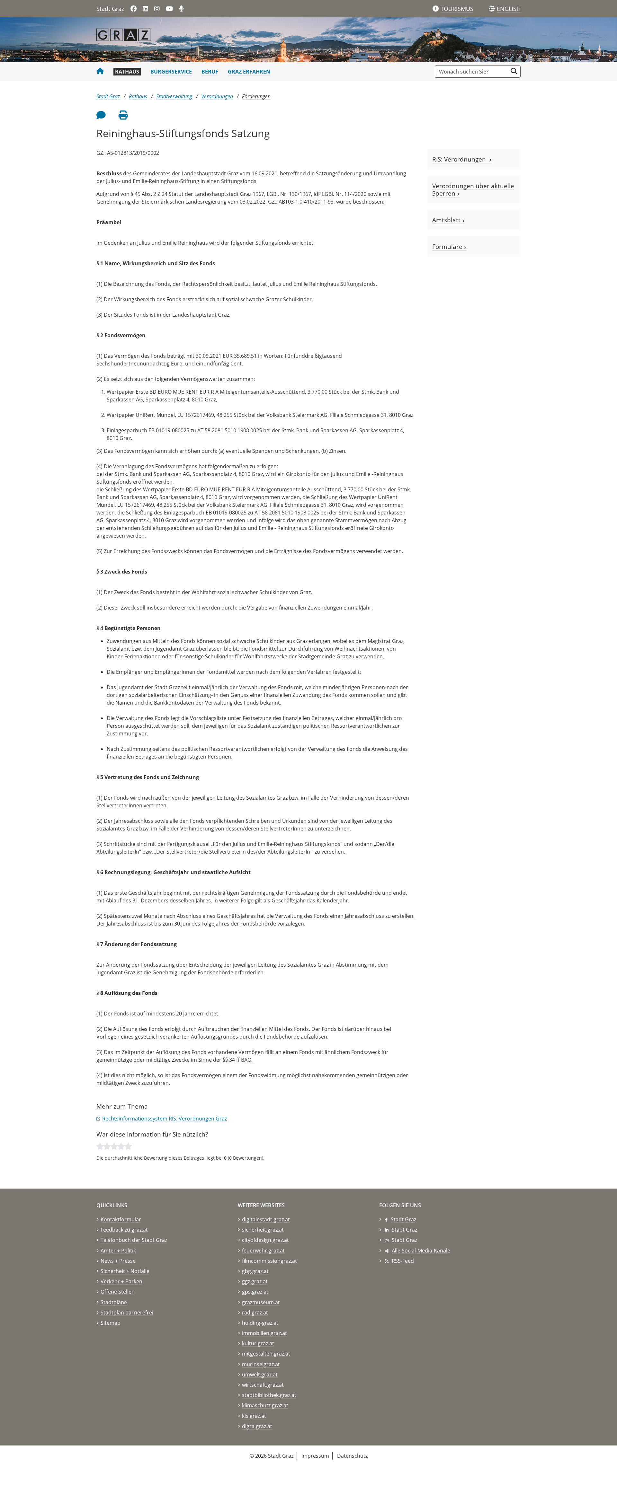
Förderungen (256, 96)
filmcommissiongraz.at (269, 1260)
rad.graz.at (255, 1312)
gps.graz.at (255, 1291)
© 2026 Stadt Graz (271, 1455)
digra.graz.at (257, 1426)
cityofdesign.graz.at (265, 1239)
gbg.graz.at (255, 1271)
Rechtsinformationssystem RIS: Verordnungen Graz (164, 1118)
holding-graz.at (260, 1322)
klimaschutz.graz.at (265, 1405)
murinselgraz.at (261, 1364)
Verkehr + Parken (121, 1281)
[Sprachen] (492, 9)
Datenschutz (352, 1455)
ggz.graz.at (255, 1281)
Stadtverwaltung (174, 96)
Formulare (448, 246)
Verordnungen (217, 96)
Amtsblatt (447, 219)
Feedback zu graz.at (124, 1229)
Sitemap (111, 1322)
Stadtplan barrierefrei (127, 1312)
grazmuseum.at (261, 1302)
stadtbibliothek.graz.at (269, 1395)
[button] (509, 9)
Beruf (209, 71)
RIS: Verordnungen (460, 159)
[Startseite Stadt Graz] (100, 71)
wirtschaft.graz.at (263, 1384)
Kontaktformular (121, 1219)
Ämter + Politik (118, 1250)
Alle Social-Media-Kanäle (421, 1250)
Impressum (315, 1455)
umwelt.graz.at (260, 1374)
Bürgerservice (171, 71)
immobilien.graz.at (264, 1333)
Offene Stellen (118, 1291)
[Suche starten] (514, 71)
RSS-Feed (403, 1260)
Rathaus (127, 71)
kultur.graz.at (258, 1343)
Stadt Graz (110, 9)
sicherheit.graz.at (263, 1229)
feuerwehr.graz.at (263, 1250)
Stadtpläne (114, 1302)
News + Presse (118, 1260)
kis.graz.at (254, 1415)
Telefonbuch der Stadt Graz (134, 1239)
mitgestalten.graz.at (266, 1353)
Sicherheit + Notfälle (125, 1271)
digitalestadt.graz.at (266, 1219)
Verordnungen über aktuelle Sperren (473, 189)
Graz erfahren (249, 71)
